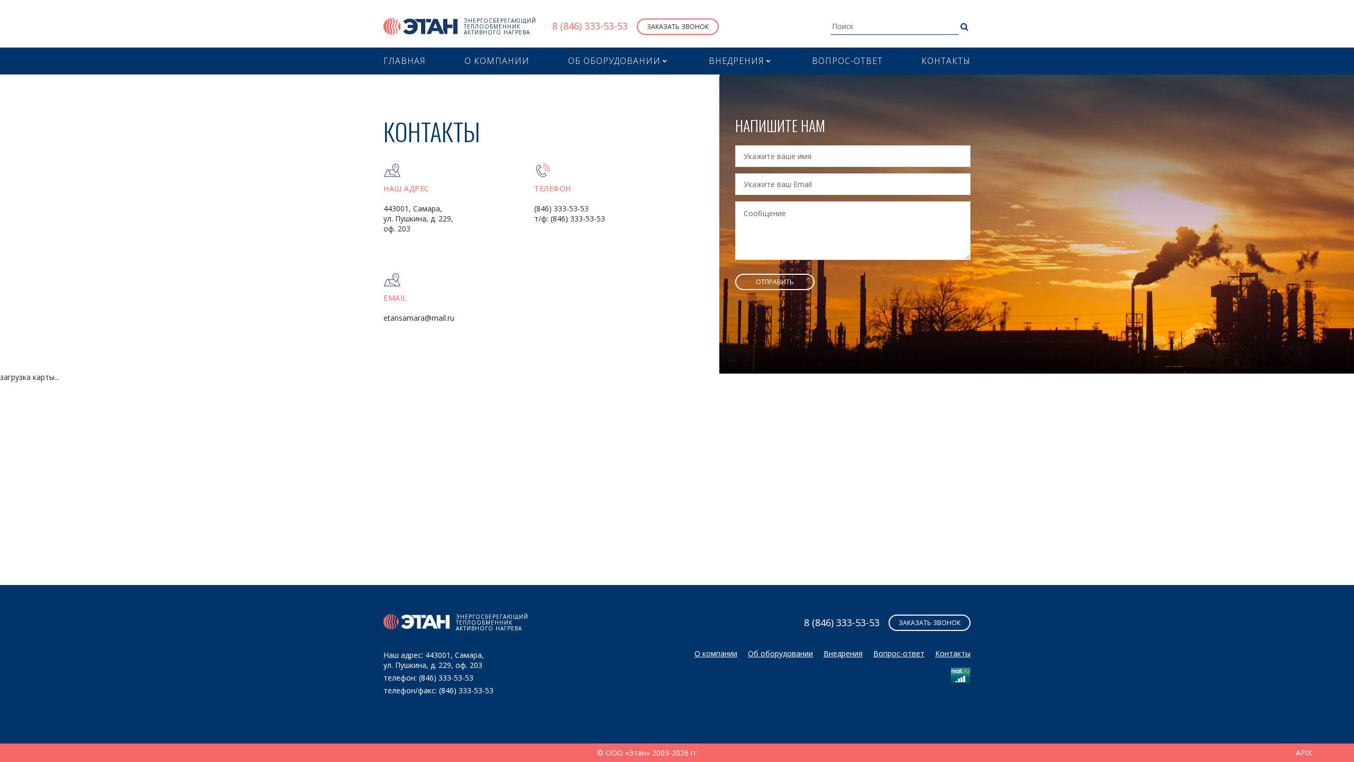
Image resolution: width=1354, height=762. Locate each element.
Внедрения (843, 653)
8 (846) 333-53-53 (590, 26)
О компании (496, 61)
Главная (404, 61)
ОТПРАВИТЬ (775, 281)
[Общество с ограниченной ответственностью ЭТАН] (420, 26)
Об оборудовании (780, 653)
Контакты (946, 61)
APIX (1304, 753)
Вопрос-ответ (847, 61)
